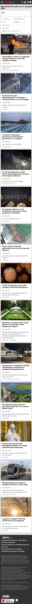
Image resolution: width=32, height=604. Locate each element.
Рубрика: (4, 22)
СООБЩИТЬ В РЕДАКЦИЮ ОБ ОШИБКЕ (12, 551)
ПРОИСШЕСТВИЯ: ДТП (8, 183)
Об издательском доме (9, 540)
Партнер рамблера (14, 596)
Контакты (4, 547)
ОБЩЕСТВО (5, 109)
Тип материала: (5, 18)
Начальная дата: (6, 25)
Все (3, 12)
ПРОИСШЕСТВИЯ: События (10, 70)
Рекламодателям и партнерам (11, 549)
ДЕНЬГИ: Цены (6, 146)
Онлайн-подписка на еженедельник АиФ (15, 544)
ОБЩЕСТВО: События (8, 340)
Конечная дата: (5, 28)
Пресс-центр (22, 540)
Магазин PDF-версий (8, 542)
